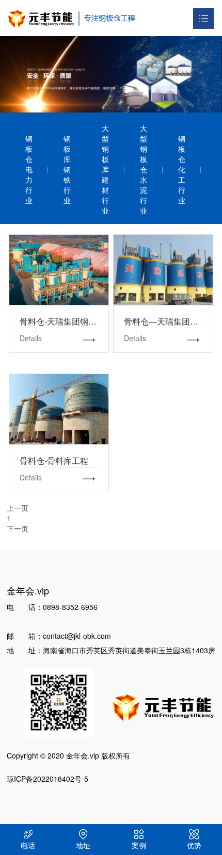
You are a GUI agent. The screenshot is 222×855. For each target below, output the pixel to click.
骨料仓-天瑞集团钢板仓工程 (59, 269)
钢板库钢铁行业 (67, 169)
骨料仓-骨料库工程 (59, 409)
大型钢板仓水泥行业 (143, 169)
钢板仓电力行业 (29, 169)
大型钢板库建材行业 (105, 169)
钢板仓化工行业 (181, 169)
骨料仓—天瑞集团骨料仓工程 (163, 269)
